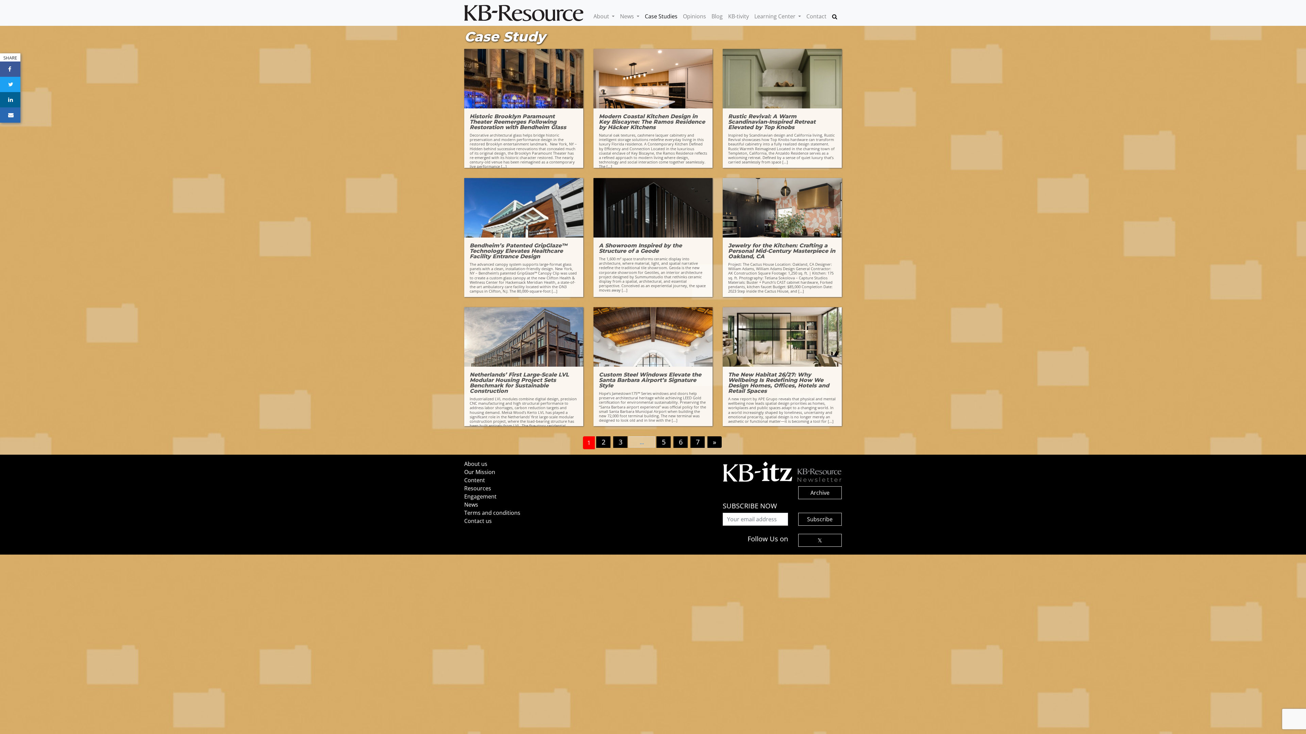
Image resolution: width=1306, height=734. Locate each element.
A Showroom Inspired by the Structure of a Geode (640, 248)
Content (474, 480)
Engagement (480, 496)
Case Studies (661, 16)
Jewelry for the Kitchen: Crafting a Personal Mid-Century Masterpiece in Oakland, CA (781, 251)
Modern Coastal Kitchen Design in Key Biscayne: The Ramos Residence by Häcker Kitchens (652, 122)
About (601, 16)
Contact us (478, 521)
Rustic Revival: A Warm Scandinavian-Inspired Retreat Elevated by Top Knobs (772, 122)
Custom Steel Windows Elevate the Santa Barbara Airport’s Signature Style (650, 380)
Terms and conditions (492, 513)
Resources (477, 488)
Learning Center (775, 16)
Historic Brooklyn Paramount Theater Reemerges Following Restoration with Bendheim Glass (518, 122)
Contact (816, 16)
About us (475, 464)
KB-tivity (738, 16)
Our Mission (479, 472)
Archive (820, 492)
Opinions (694, 16)
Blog (717, 16)
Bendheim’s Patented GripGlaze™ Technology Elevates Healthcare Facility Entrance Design (518, 251)
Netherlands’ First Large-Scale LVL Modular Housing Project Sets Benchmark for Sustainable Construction (519, 383)
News (627, 16)
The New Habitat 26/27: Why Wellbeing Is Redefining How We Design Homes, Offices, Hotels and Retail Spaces (778, 383)
